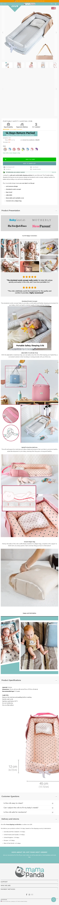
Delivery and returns (10, 819)
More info (54, 172)
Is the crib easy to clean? (13, 803)
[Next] (56, 32)
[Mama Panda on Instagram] (29, 894)
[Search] (51, 3)
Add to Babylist (29, 163)
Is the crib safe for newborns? (15, 812)
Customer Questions (10, 796)
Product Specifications (11, 680)
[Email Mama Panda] (32, 894)
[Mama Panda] (29, 3)
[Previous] (3, 32)
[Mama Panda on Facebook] (27, 894)
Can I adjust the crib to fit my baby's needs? (21, 808)
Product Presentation (11, 211)
